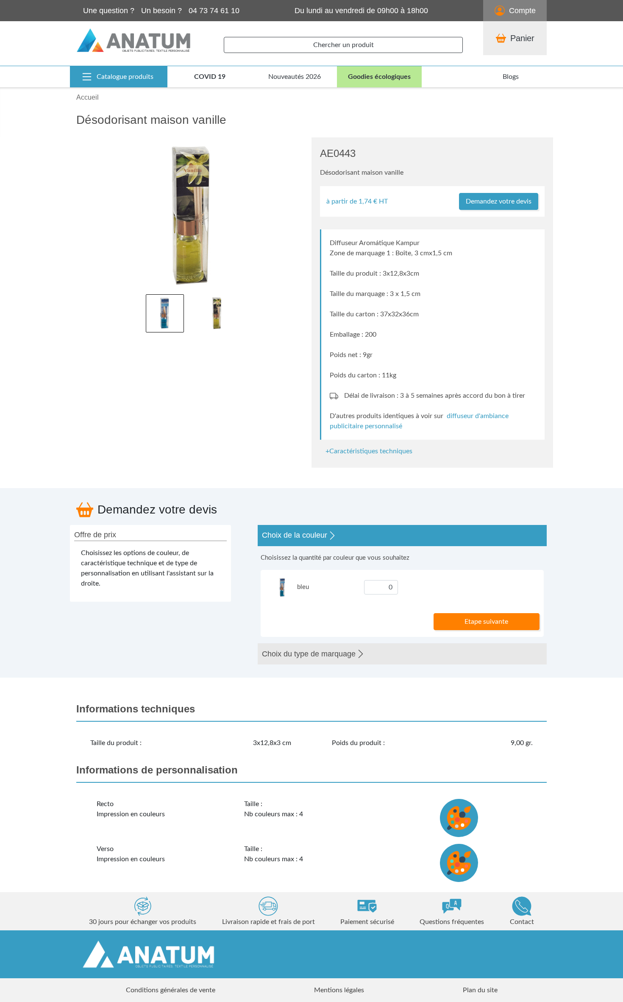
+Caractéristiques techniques (368, 451)
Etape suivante (486, 621)
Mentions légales (339, 990)
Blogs (511, 76)
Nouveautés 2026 (294, 76)
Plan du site (480, 990)
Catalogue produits (125, 76)
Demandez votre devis (498, 201)
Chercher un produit (343, 45)
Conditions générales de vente (170, 990)
